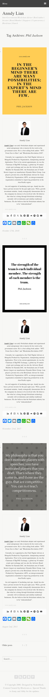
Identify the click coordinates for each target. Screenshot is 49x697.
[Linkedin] (8, 216)
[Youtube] (41, 216)
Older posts (7, 645)
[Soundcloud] (31, 216)
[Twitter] (18, 216)
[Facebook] (11, 216)
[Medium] (28, 216)
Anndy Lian (13, 13)
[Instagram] (14, 216)
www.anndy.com (10, 209)
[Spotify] (34, 216)
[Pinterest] (24, 216)
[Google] (38, 216)
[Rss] (21, 216)
